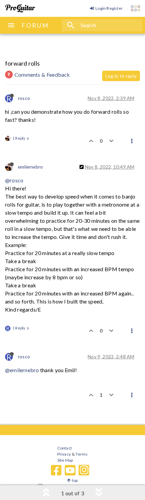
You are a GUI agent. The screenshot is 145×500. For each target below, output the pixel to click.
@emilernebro (22, 370)
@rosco (14, 180)
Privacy (64, 454)
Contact (64, 448)
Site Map (65, 460)
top (74, 480)
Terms (81, 454)
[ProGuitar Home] (20, 8)
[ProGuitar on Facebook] (56, 470)
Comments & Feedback (42, 74)
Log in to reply (121, 76)
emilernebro (30, 167)
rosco (24, 98)
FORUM (35, 25)
